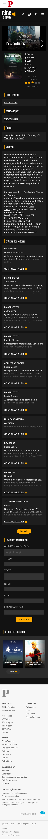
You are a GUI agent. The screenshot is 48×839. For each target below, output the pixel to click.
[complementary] (24, 419)
